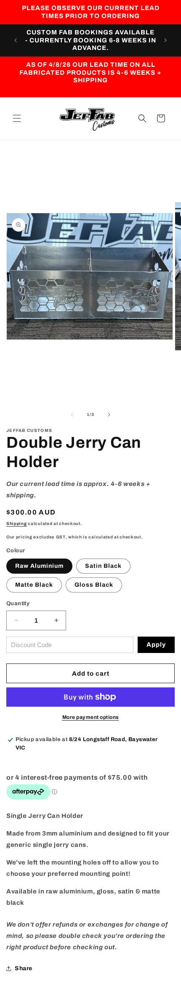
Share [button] (23, 968)
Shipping (16, 523)
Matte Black (34, 585)
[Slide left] (72, 414)
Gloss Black (94, 585)
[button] (17, 118)
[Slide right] (109, 414)
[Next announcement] (165, 40)
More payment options (90, 717)
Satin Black (103, 566)
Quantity (17, 603)
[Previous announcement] (15, 40)
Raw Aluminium (39, 566)
